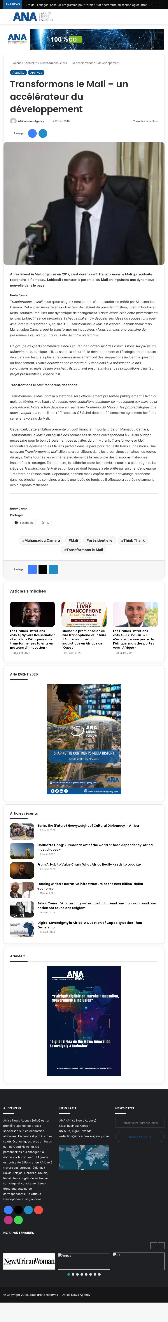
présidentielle (100, 540)
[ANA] (33, 16)
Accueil (17, 63)
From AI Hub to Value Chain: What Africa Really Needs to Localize (89, 864)
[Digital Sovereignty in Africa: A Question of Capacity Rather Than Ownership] (22, 929)
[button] (161, 1246)
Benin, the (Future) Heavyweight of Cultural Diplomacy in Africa (88, 825)
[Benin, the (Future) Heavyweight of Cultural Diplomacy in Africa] (22, 831)
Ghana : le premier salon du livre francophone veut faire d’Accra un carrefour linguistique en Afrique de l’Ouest (83, 639)
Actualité (31, 63)
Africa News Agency (31, 121)
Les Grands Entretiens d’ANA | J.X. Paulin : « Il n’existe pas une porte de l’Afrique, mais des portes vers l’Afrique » (133, 639)
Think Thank (134, 540)
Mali (74, 540)
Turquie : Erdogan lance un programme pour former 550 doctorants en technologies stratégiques (91, 4)
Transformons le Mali (84, 550)
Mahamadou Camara (42, 540)
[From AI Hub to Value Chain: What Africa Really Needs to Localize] (22, 870)
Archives (36, 72)
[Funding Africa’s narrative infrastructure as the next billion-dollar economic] (22, 890)
